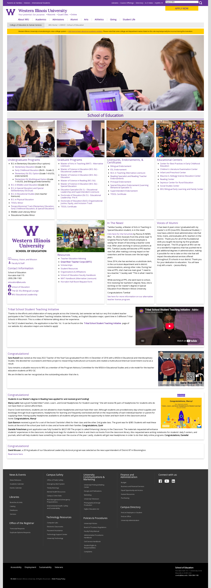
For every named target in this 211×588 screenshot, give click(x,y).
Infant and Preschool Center (173, 172)
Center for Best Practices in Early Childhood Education (180, 164)
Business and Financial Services (132, 486)
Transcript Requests (17, 528)
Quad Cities (63, 14)
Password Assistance (55, 530)
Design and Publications (93, 491)
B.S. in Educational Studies (23, 194)
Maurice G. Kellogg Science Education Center (180, 176)
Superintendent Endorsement (124, 190)
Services (13, 514)
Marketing (87, 495)
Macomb (51, 14)
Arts (86, 19)
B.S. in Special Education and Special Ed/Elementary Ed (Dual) (27, 189)
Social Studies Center (169, 185)
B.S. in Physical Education (22, 199)
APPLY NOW (181, 8)
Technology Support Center (57, 534)
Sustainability (45, 567)
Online (74, 14)
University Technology (55, 538)
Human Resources (128, 494)
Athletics (99, 19)
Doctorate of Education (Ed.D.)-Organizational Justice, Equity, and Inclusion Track (81, 202)
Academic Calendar (17, 484)
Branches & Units (16, 502)
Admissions (58, 19)
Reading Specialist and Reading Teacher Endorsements (128, 177)
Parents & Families (14, 3)
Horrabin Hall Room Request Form (76, 281)
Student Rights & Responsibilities (90, 546)
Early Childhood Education (27, 170)
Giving (113, 19)
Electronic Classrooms (55, 526)
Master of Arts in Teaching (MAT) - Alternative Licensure (82, 164)
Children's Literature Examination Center (179, 169)
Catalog (12, 506)
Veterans (59, 567)
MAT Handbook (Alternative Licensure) (78, 278)
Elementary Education (25, 167)
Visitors (27, 3)
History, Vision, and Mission (24, 259)
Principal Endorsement (120, 181)
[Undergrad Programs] (31, 156)
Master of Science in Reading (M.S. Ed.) (78, 180)
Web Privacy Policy (58, 579)
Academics (41, 19)
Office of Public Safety (55, 480)
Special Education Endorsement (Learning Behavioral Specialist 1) (129, 186)
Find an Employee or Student (131, 512)
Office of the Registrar (21, 523)
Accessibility (16, 567)
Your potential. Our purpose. (31, 14)
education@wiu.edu (17, 282)
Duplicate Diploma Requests (20, 532)
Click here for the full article (120, 234)
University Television (91, 499)
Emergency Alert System (56, 484)
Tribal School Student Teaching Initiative (102, 323)
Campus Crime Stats (54, 496)
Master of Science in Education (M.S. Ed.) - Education (79, 176)
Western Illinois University (42, 10)
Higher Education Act (91, 509)
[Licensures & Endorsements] (130, 156)
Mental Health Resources (56, 492)
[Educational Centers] (180, 156)
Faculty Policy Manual (91, 531)
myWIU (158, 3)
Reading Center (167, 179)
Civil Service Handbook (92, 541)
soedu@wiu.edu (181, 575)
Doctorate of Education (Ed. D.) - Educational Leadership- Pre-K (81, 196)
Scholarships (66, 265)
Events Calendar (16, 488)
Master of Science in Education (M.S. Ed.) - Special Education (79, 185)
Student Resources (69, 268)
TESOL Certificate (69, 206)
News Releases (15, 480)
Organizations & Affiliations (73, 271)
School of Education (75, 25)
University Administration (130, 520)
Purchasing (125, 498)
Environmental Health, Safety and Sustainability (57, 507)
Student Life (129, 19)
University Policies (90, 523)
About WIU (23, 19)
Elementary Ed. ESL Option (27, 173)
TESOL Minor (17, 202)
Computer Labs (52, 523)
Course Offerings (127, 3)
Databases (14, 510)
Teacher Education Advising (73, 258)
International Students (41, 3)
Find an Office (126, 516)
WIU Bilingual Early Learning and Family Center (181, 189)
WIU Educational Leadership (24, 294)
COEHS (62, 25)
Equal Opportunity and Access (132, 490)
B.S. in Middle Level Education (24, 184)
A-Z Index (149, 3)
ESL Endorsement (118, 169)
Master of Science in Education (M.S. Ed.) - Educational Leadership (79, 170)
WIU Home (52, 25)
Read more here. (15, 454)
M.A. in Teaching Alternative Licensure (127, 173)
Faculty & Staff (18, 263)
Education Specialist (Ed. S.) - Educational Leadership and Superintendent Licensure (80, 190)
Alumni (74, 19)
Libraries (114, 3)
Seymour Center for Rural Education (176, 182)
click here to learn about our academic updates (85, 31)
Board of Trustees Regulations (95, 527)
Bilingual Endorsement (120, 166)
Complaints (88, 551)
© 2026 (13, 579)
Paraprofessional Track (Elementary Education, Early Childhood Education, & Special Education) (32, 207)
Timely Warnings (53, 488)
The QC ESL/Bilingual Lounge (25, 290)
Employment (30, 567)
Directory (139, 3)
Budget (123, 482)
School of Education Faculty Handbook (78, 275)
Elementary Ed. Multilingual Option (31, 179)
